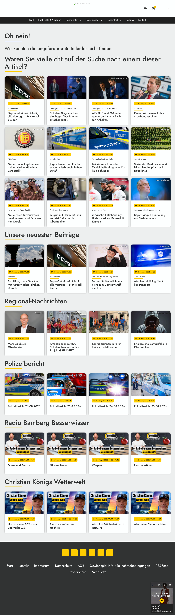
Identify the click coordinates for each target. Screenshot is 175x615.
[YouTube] (24, 8)
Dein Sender (92, 20)
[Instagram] (18, 8)
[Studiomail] (29, 8)
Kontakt (142, 20)
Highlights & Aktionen (49, 20)
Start (31, 20)
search (168, 8)
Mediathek (113, 20)
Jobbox (130, 20)
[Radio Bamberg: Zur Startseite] (87, 8)
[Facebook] (13, 8)
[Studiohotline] (35, 8)
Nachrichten (71, 20)
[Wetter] (161, 8)
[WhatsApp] (7, 8)
